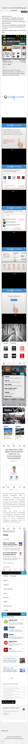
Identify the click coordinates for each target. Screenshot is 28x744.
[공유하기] (5, 678)
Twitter (11, 738)
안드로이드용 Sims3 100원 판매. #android (10, 686)
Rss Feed (6, 738)
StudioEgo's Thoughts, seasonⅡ (11, 708)
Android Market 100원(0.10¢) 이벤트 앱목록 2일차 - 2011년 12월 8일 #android (11, 697)
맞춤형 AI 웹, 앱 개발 (8, 668)
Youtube (18, 738)
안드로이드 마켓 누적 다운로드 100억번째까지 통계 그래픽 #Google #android (11, 692)
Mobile (4, 684)
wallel (20, 736)
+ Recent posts (4, 730)
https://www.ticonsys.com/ (9, 666)
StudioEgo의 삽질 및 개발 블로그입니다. (10, 711)
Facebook (15, 738)
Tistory (12, 736)
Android (8, 684)
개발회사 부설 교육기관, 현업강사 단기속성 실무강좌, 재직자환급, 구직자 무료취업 (10, 661)
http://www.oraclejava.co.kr (9, 656)
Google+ (21, 738)
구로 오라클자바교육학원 (9, 659)
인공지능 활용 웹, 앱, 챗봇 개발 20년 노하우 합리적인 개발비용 (10, 670)
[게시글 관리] (7, 678)
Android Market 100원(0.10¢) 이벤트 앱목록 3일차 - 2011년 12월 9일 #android (11, 695)
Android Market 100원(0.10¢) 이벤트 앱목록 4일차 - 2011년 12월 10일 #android (11, 689)
